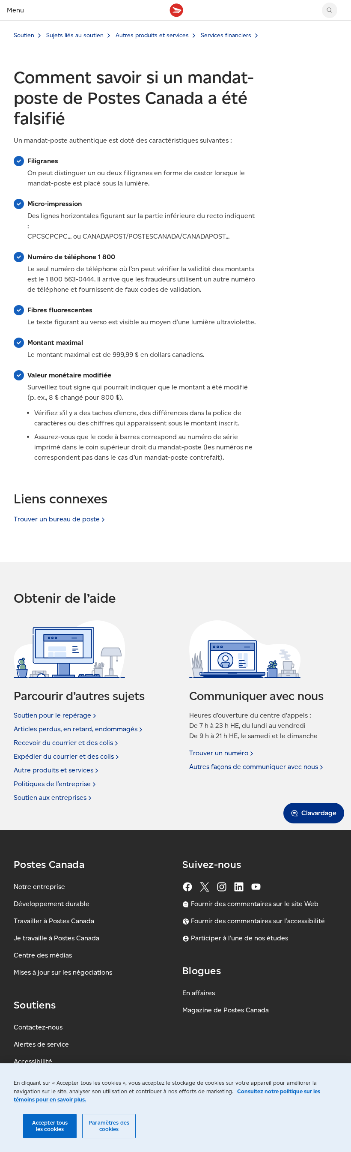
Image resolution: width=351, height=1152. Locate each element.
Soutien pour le (52, 715)
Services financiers (226, 35)
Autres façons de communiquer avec (253, 767)
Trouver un (218, 753)
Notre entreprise (39, 887)
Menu (15, 10)
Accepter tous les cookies (50, 1126)
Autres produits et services (152, 35)
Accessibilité (33, 1061)
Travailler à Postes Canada (54, 921)
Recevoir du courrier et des (63, 743)
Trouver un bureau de (57, 519)
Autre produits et (53, 770)
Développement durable (51, 904)
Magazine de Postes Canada (225, 1010)
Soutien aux (50, 797)
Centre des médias (43, 955)
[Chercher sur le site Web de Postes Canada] (329, 10)
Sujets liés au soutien (75, 35)
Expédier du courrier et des (64, 756)
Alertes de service (41, 1044)
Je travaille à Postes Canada (56, 938)
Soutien (24, 35)
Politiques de (52, 784)
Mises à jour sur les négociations (63, 972)
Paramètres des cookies (109, 1126)
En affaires (198, 993)
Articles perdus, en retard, (75, 729)
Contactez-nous (38, 1027)
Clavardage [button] (318, 813)
